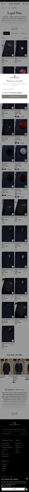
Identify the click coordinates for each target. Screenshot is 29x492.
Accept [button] (14, 489)
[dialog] (14, 484)
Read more (13, 484)
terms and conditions (16, 92)
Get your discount (14, 96)
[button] (14, 486)
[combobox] (27, 478)
